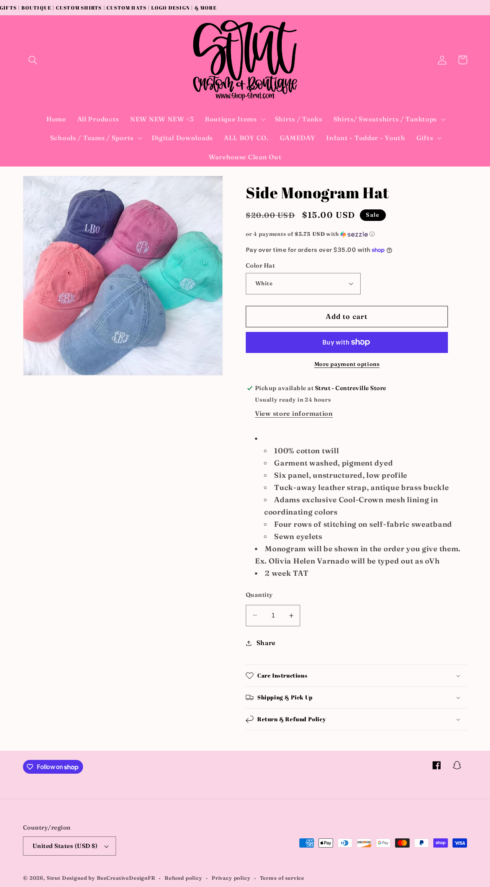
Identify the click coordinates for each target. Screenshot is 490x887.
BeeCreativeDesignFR (126, 878)
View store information (294, 413)
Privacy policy (231, 878)
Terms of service (282, 878)
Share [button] (266, 643)
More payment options (347, 364)
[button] (33, 60)
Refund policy (184, 878)
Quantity (259, 594)
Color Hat (260, 265)
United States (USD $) (65, 845)
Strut (53, 878)
